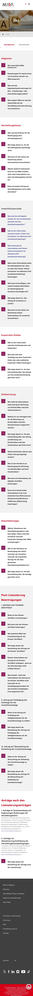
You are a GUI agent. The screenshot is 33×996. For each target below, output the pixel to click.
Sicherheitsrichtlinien (11, 988)
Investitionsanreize (11, 208)
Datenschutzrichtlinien (22, 987)
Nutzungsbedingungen (10, 987)
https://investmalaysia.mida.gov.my (11, 831)
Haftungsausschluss (22, 988)
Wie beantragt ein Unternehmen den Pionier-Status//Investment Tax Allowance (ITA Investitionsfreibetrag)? (18, 251)
